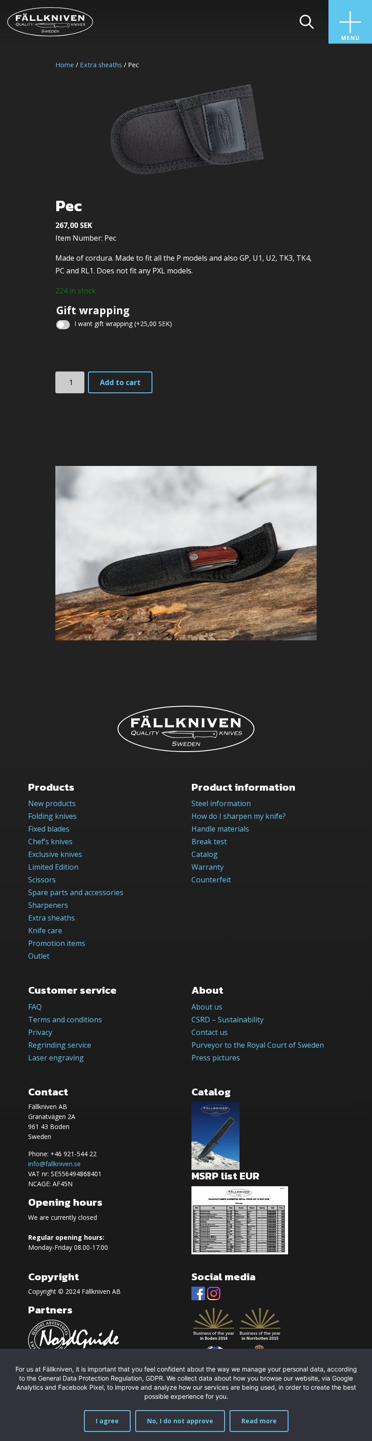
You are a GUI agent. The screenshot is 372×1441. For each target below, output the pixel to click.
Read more (259, 1420)
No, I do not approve (180, 1420)
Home (64, 64)
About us (206, 1007)
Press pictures (215, 1058)
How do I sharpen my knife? (238, 816)
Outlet (38, 956)
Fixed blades (48, 829)
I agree (107, 1420)
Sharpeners (48, 905)
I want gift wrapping (123, 323)
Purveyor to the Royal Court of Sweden (257, 1045)
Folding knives (52, 816)
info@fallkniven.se (54, 1163)
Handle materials (220, 829)
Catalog (204, 854)
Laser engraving (56, 1058)
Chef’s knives (50, 842)
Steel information (221, 803)
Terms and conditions (65, 1020)
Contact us (209, 1032)
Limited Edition (53, 867)
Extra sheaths (101, 64)
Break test (209, 842)
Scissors (42, 880)
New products (52, 803)
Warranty (207, 867)
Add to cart (120, 382)
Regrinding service (59, 1045)
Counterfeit (211, 880)
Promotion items (56, 943)
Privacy (40, 1032)
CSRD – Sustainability (227, 1020)
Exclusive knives (55, 854)
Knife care (45, 931)
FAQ (35, 1007)
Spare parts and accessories (75, 892)
